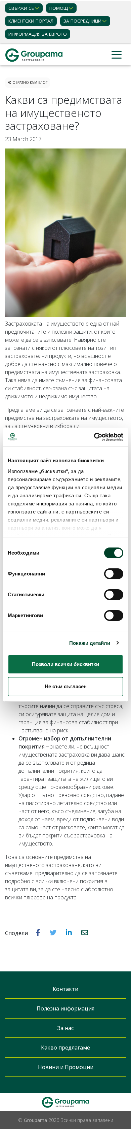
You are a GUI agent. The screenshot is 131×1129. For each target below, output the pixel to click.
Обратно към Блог (29, 82)
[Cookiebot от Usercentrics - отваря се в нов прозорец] (94, 437)
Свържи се (21, 8)
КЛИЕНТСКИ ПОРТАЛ (30, 21)
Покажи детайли (89, 643)
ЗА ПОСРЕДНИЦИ (82, 21)
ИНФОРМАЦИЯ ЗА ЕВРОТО (37, 34)
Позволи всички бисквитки (65, 664)
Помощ (58, 8)
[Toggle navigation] (116, 55)
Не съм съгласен (66, 686)
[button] (39, 932)
